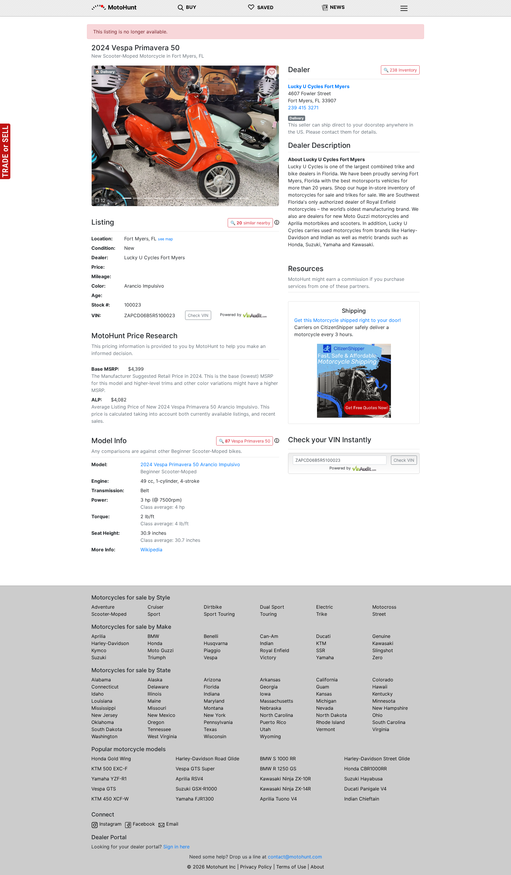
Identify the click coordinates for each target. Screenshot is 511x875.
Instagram (110, 824)
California (327, 680)
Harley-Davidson (110, 643)
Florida (211, 687)
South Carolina (388, 722)
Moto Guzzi (161, 650)
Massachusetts (276, 701)
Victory (268, 657)
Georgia (269, 687)
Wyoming (270, 736)
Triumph (157, 657)
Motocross (384, 607)
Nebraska (270, 708)
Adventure (102, 607)
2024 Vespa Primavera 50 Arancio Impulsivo (190, 464)
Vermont (325, 729)
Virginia (380, 729)
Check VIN (198, 315)
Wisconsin (215, 736)
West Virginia (162, 736)
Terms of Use (291, 867)
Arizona (212, 680)
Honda (155, 643)
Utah (265, 729)
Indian (266, 643)
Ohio (377, 715)
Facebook (144, 824)
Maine (154, 701)
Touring (268, 614)
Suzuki (98, 657)
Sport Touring (219, 614)
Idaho (97, 694)
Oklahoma (102, 722)
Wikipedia (151, 549)
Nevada (324, 708)
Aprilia (98, 636)
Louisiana (101, 701)
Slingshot (382, 650)
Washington (104, 736)
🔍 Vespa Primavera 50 (244, 440)
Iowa (265, 694)
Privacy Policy (256, 867)
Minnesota (383, 701)
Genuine (381, 636)
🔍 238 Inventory (400, 69)
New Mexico (161, 715)
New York (215, 715)
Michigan (326, 701)
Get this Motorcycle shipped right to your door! (347, 320)
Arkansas (270, 680)
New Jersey (104, 715)
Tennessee (159, 729)
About (317, 867)
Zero (377, 657)
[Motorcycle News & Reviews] (325, 7)
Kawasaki (382, 643)
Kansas (324, 694)
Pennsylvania (218, 722)
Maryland (214, 701)
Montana (213, 708)
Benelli (211, 636)
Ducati (323, 636)
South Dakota (106, 729)
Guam (322, 687)
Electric (324, 607)
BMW (153, 636)
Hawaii (379, 687)
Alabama (101, 680)
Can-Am (269, 636)
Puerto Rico (273, 722)
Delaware (158, 687)
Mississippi (103, 708)
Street (379, 614)
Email (172, 824)
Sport (154, 614)
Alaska (155, 680)
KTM (321, 643)
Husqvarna (216, 643)
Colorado (382, 680)
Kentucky (382, 694)
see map (165, 239)
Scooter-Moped (109, 614)
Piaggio (212, 650)
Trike (321, 614)
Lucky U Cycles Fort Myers (319, 86)
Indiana (212, 694)
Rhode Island (330, 722)
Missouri (157, 708)
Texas (210, 729)
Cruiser (156, 607)
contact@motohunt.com (295, 857)
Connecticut (105, 687)
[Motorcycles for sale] (181, 7)
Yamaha (325, 657)
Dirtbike (213, 607)
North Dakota (331, 715)
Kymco (98, 650)
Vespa (210, 657)
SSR (320, 650)
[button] (105, 135)
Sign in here (176, 847)
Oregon (156, 722)
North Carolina (276, 715)
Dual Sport (272, 607)
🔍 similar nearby (250, 222)
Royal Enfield (274, 650)
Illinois (154, 694)
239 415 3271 (303, 108)
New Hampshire (390, 708)
